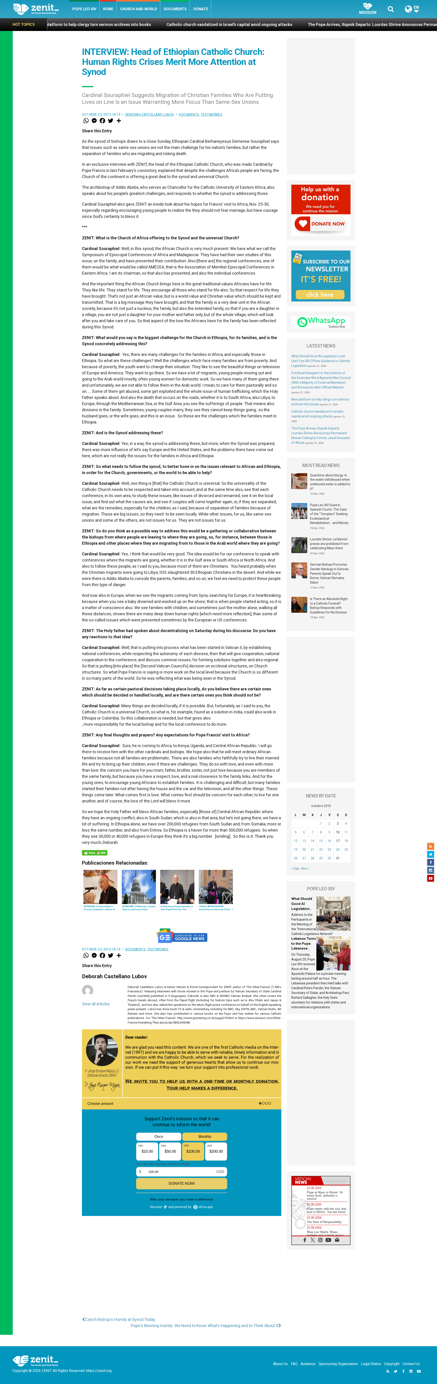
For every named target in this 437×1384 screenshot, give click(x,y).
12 (295, 841)
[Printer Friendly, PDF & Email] (94, 852)
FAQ (294, 1364)
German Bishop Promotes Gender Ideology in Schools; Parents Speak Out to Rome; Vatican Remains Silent (329, 573)
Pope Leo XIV (84, 9)
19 (295, 849)
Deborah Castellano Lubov (149, 114)
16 (329, 841)
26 (295, 858)
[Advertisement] (181, 1275)
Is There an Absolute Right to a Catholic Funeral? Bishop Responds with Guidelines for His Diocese (329, 605)
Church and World (138, 9)
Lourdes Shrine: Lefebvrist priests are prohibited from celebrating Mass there (329, 543)
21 (312, 849)
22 (321, 849)
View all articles (96, 1003)
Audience (308, 1364)
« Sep (295, 868)
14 (312, 841)
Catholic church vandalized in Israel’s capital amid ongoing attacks (148, 24)
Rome (108, 9)
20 (304, 849)
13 (304, 841)
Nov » (305, 868)
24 (338, 849)
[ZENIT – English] (41, 9)
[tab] (306, 1180)
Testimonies (211, 114)
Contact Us (411, 1364)
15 (321, 841)
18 (346, 841)
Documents (175, 9)
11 (346, 832)
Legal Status (371, 1364)
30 (329, 858)
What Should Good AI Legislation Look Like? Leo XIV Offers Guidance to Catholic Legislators (320, 361)
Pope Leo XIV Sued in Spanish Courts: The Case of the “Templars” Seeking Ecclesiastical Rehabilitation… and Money (329, 514)
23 (329, 849)
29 (321, 858)
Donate (200, 9)
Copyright (391, 1364)
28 (312, 858)
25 (346, 849)
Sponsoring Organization (338, 1364)
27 (304, 858)
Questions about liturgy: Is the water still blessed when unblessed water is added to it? (330, 481)
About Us (280, 1364)
